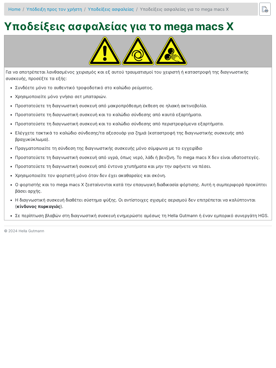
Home (14, 9)
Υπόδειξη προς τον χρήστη (54, 9)
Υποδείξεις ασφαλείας (111, 9)
